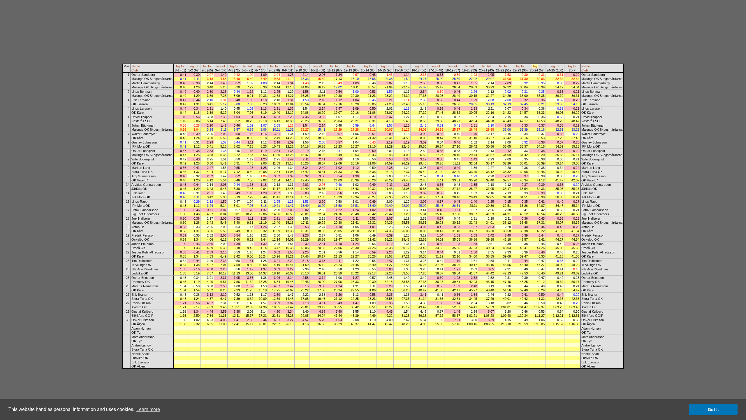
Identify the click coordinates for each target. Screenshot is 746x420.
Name (135, 66)
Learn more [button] (148, 409)
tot (182, 66)
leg (178, 66)
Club (134, 70)
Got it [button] (713, 409)
